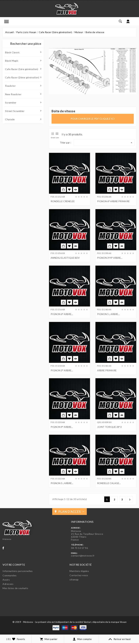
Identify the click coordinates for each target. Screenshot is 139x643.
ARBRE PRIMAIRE (107, 370)
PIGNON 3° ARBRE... (62, 370)
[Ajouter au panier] (63, 189)
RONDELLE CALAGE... (109, 483)
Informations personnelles (18, 571)
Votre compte (14, 564)
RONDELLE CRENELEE (63, 201)
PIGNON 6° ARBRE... (62, 314)
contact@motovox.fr (82, 555)
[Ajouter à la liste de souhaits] (69, 189)
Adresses (8, 583)
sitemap (74, 579)
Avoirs (6, 579)
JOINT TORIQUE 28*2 (109, 426)
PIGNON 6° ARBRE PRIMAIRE (113, 201)
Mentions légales (79, 571)
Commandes (10, 575)
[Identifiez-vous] (128, 21)
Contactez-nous (79, 575)
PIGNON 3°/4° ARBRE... (109, 257)
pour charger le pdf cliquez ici (93, 118)
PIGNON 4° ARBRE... (62, 426)
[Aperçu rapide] (75, 189)
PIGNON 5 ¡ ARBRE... (108, 314)
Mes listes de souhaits (15, 588)
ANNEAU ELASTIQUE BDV (65, 257)
